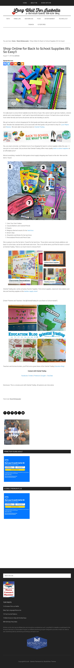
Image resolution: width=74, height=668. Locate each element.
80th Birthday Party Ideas (10, 621)
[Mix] (15, 63)
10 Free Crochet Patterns (10, 614)
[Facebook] (4, 63)
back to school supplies (60, 148)
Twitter (31, 376)
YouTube (50, 376)
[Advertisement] (37, 31)
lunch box (30, 230)
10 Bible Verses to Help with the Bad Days (14, 618)
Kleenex (8, 127)
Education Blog (59, 366)
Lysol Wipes (65, 124)
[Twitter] (8, 63)
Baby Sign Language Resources (12, 610)
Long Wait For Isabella (37, 12)
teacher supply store (30, 291)
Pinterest (37, 376)
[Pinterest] (12, 63)
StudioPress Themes (50, 661)
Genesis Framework (36, 661)
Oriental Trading (39, 127)
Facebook (24, 376)
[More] (22, 63)
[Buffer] (19, 63)
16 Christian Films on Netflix (11, 606)
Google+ (43, 376)
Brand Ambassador (15, 399)
